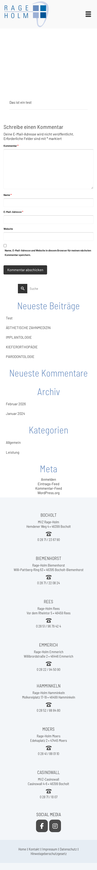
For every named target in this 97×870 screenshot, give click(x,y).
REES (48, 601)
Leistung (12, 452)
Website (8, 228)
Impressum (49, 849)
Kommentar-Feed (48, 488)
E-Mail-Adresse (13, 211)
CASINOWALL (48, 772)
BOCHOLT (48, 515)
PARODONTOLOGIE (20, 356)
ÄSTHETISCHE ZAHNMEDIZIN (28, 328)
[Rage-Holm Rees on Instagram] (55, 826)
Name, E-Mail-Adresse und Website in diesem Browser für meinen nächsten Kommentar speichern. (48, 252)
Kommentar (11, 145)
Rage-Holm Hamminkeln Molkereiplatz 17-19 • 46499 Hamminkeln (48, 695)
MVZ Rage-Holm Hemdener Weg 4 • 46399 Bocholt (48, 524)
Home (22, 849)
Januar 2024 (15, 413)
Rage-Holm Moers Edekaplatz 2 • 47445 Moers (48, 738)
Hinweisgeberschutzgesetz (49, 853)
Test (9, 318)
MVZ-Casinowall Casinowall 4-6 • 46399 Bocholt (48, 781)
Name (8, 194)
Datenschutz (68, 849)
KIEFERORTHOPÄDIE (22, 347)
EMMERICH (48, 645)
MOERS (48, 729)
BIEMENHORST (48, 558)
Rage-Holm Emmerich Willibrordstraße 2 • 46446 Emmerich (48, 654)
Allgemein (13, 442)
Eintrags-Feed (48, 484)
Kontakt (34, 849)
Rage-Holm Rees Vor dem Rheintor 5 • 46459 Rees (48, 610)
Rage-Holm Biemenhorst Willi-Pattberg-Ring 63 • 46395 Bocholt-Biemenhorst (49, 567)
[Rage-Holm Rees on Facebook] (42, 826)
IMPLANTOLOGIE (19, 337)
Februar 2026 (16, 404)
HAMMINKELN (49, 685)
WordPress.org (48, 493)
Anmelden (48, 479)
